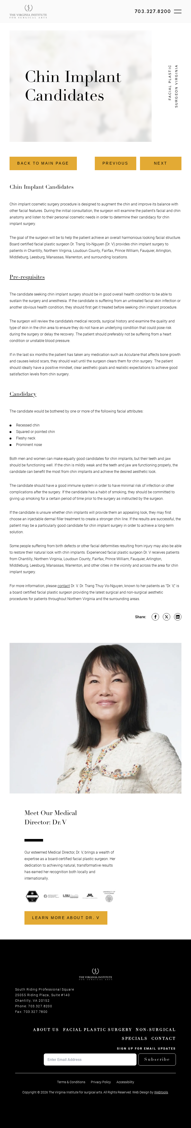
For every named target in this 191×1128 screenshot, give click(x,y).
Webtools (161, 1092)
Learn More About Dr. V (66, 918)
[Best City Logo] (109, 896)
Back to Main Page (43, 163)
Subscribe (157, 1059)
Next (160, 163)
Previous (115, 163)
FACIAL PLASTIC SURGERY (97, 1029)
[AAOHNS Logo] (32, 896)
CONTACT (163, 1038)
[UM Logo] (71, 896)
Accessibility (125, 1082)
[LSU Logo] (51, 896)
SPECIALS (134, 1038)
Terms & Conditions (71, 1082)
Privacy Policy (101, 1082)
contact (64, 585)
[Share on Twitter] (166, 617)
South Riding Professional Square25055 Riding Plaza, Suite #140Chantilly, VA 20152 (44, 995)
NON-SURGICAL (156, 1029)
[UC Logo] (90, 896)
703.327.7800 (36, 1012)
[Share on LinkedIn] (177, 617)
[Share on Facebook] (155, 617)
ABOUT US (46, 1029)
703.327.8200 (153, 11)
